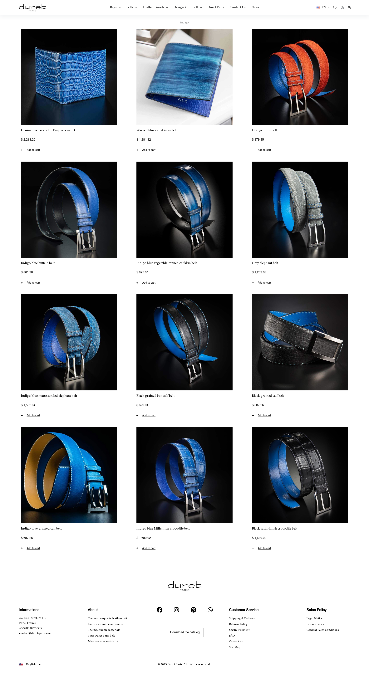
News (255, 7)
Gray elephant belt (265, 263)
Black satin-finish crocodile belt (274, 528)
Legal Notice (314, 618)
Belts (129, 7)
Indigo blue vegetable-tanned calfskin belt (166, 263)
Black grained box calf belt (155, 396)
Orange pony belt (264, 130)
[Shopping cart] (349, 7)
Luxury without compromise (106, 624)
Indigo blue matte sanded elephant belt (49, 396)
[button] (323, 8)
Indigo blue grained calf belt (41, 528)
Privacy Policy (315, 624)
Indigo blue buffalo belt (38, 263)
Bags (113, 7)
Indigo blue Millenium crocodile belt (163, 528)
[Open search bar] (335, 8)
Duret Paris (216, 7)
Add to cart (33, 150)
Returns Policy (238, 624)
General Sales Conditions (323, 630)
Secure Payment (239, 630)
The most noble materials (104, 630)
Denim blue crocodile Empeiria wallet (48, 130)
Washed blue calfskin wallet (156, 130)
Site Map (234, 647)
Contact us (238, 7)
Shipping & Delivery (242, 618)
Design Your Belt (186, 7)
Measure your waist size (103, 641)
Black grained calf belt (268, 396)
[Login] (342, 7)
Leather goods (153, 7)
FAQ (232, 635)
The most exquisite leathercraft (107, 618)
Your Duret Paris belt (101, 635)
